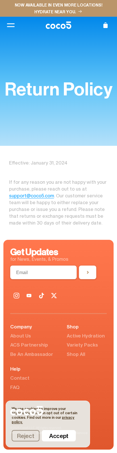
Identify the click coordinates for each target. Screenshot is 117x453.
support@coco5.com (31, 195)
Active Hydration (86, 336)
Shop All (76, 354)
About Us (20, 336)
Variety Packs (82, 345)
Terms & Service (74, 433)
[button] (105, 25)
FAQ (15, 387)
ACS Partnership (29, 345)
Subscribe (87, 272)
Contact (20, 378)
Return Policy (46, 433)
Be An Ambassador (31, 354)
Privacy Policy (21, 433)
